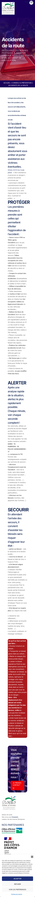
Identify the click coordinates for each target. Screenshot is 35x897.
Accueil (7, 83)
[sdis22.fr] (8, 13)
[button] (32, 857)
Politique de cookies (16, 894)
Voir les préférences (17, 889)
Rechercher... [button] (30, 2)
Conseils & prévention (22, 83)
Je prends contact (17, 784)
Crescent (15, 817)
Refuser (17, 884)
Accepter (17, 879)
